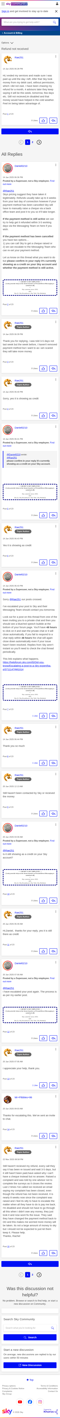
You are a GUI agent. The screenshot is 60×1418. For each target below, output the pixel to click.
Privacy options (9, 1386)
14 (8, 1129)
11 (8, 944)
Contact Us (53, 1391)
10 (8, 894)
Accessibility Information (47, 1388)
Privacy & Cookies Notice (13, 1388)
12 (8, 1032)
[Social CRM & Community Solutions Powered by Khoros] (51, 1411)
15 (8, 1246)
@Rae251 (8, 190)
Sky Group (7, 1394)
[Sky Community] (17, 4)
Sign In (57, 4)
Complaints (7, 1391)
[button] (55, 56)
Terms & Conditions (49, 1386)
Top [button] (31, 1380)
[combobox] (27, 22)
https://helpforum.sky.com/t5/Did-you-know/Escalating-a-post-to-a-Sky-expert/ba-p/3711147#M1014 (27, 666)
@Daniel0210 (14, 454)
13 (8, 1079)
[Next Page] (39, 142)
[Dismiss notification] (56, 11)
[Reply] (53, 120)
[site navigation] (3, 4)
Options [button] (5, 43)
